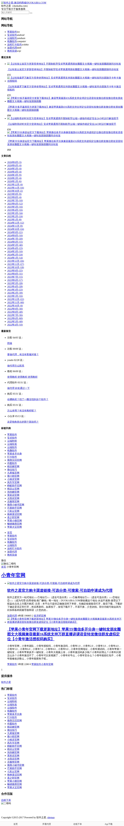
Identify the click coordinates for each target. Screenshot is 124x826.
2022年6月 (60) (15, 318)
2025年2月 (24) (15, 216)
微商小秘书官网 (15, 504)
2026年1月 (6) (14, 181)
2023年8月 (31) (15, 273)
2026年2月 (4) (14, 178)
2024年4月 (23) (15, 248)
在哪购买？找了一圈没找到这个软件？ (27, 399)
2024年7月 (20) (15, 238)
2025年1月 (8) (14, 219)
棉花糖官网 (13, 466)
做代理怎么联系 (15, 365)
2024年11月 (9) (15, 226)
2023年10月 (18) (15, 267)
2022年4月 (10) (15, 324)
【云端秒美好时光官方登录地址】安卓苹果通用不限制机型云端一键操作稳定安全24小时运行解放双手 (61, 124)
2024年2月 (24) (15, 254)
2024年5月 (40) (15, 245)
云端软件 (12, 38)
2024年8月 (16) (15, 235)
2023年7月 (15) (15, 277)
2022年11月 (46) (15, 302)
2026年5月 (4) (14, 168)
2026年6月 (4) (14, 165)
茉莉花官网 (13, 495)
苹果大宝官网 (14, 527)
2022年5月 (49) (15, 321)
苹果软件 (12, 31)
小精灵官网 (13, 479)
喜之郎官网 (13, 517)
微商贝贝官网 (14, 460)
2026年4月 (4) (14, 172)
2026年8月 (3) (14, 162)
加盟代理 (12, 47)
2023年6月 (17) (15, 280)
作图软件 (12, 463)
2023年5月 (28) (15, 283)
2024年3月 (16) (15, 251)
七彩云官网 (13, 511)
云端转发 (12, 444)
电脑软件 (12, 41)
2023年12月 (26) (15, 261)
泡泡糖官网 (13, 492)
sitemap (51, 817)
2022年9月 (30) (15, 308)
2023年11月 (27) (15, 264)
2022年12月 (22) (15, 299)
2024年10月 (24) (15, 229)
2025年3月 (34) (15, 213)
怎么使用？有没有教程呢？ (21, 410)
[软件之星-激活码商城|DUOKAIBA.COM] (23, 2)
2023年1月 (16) (15, 296)
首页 (9, 532)
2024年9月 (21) (15, 232)
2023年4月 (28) (15, 286)
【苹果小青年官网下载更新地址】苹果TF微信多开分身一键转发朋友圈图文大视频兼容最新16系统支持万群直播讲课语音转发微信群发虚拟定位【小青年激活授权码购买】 (64, 634)
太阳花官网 (13, 498)
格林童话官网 (14, 514)
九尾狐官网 (13, 472)
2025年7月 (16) (15, 200)
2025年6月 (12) (15, 203)
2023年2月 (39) (15, 293)
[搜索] (31, 13)
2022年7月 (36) (15, 315)
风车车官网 (13, 482)
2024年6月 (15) (15, 242)
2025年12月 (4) (15, 184)
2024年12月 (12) (15, 222)
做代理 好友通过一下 (18, 388)
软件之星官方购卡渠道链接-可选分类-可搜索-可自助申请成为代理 (60, 590)
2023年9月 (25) (15, 270)
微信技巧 (12, 469)
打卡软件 (12, 457)
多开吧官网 (40, 615)
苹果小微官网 (14, 520)
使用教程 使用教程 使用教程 (22, 377)
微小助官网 (13, 476)
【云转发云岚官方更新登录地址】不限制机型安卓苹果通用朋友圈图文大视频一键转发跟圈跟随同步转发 (63, 69)
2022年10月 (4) (15, 305)
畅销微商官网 (14, 523)
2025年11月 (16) (15, 187)
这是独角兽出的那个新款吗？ (23, 422)
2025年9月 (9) (14, 194)
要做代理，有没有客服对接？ (23, 354)
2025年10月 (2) (15, 191)
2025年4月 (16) (15, 210)
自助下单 (6, 800)
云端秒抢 (12, 441)
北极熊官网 (13, 501)
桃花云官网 (13, 488)
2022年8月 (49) (15, 312)
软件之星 (6, 682)
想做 (9, 343)
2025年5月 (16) (15, 207)
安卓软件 (12, 35)
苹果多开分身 (14, 453)
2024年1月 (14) (15, 258)
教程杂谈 (12, 51)
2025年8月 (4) (14, 197)
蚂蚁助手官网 (14, 485)
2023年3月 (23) (15, 289)
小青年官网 (13, 575)
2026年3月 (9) (14, 175)
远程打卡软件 (14, 44)
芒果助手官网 (14, 508)
